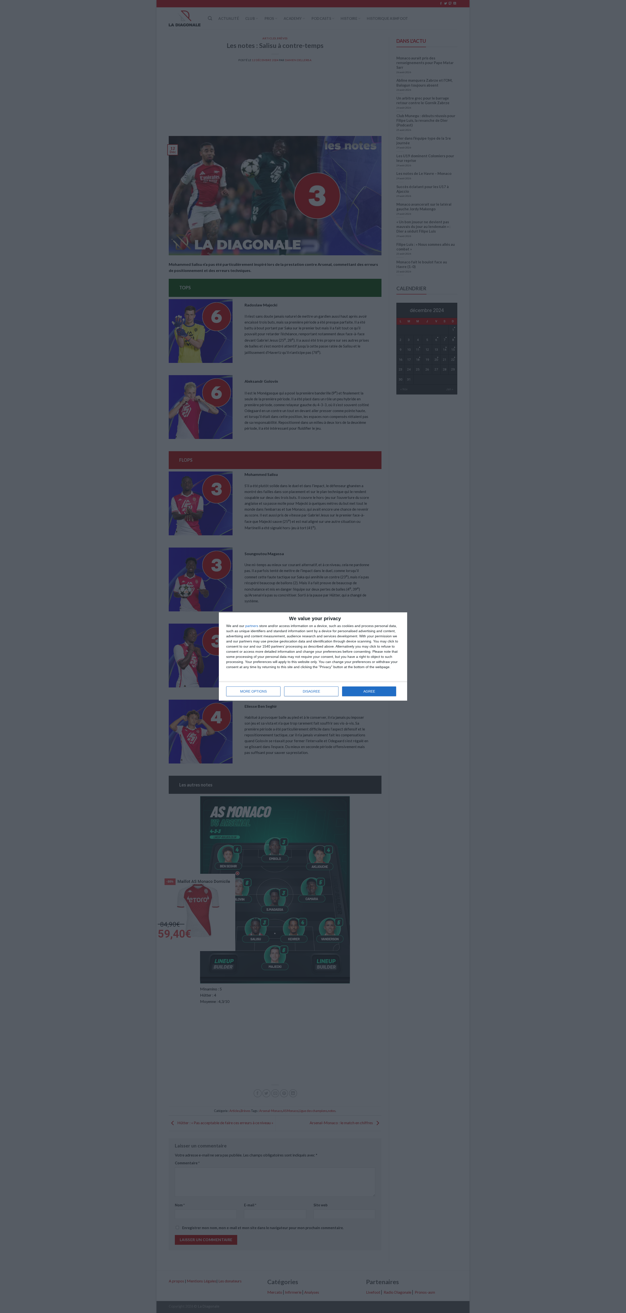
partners (251, 626)
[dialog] (313, 656)
